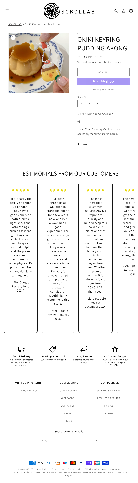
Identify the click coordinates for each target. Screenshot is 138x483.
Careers (68, 413)
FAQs (69, 420)
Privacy (108, 405)
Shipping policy (92, 469)
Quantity (81, 96)
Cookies (110, 413)
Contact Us (67, 405)
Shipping (94, 62)
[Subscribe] (95, 441)
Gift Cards (67, 398)
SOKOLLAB (15, 24)
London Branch (28, 390)
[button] (7, 11)
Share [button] (84, 144)
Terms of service (75, 469)
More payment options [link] (103, 89)
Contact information (111, 469)
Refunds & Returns (108, 398)
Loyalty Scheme (68, 390)
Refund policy (43, 469)
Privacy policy (58, 469)
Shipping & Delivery (108, 390)
